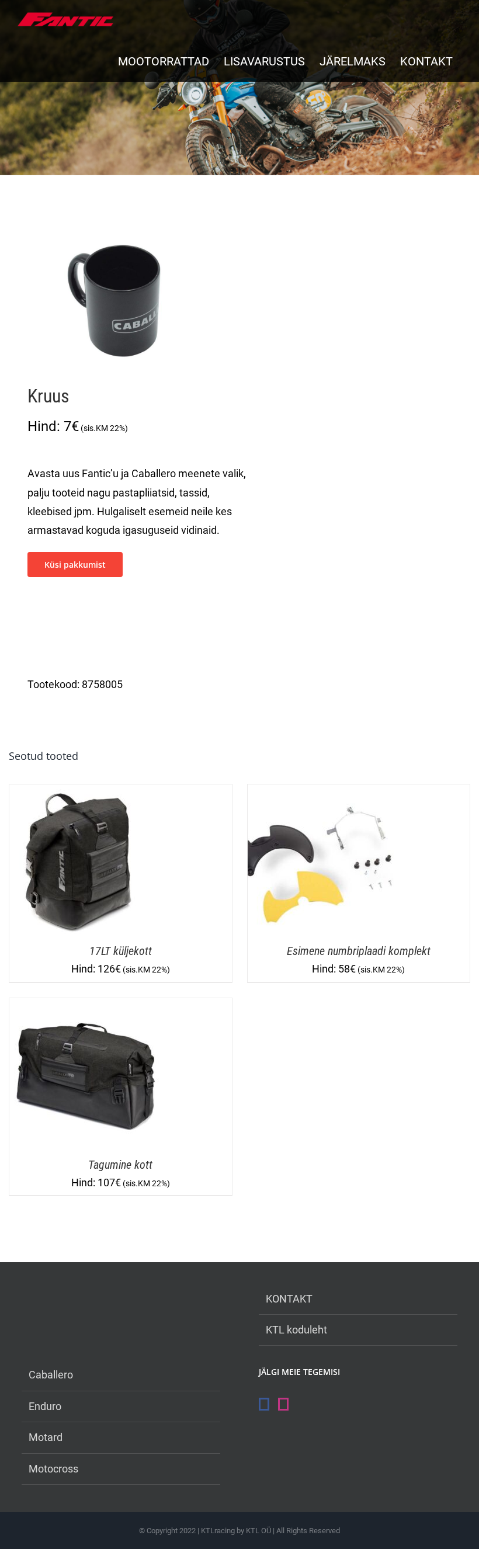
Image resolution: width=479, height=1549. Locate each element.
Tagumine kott (120, 1165)
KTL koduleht (296, 1330)
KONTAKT (289, 1299)
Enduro (45, 1406)
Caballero (51, 1375)
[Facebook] (264, 1404)
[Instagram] (283, 1404)
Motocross (53, 1469)
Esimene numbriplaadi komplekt (359, 951)
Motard (46, 1437)
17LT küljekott (120, 951)
